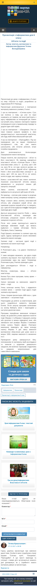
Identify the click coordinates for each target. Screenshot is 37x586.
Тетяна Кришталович (16, 543)
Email (4, 526)
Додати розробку (20, 21)
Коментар (6, 506)
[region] (18, 362)
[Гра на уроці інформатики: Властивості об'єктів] (18, 470)
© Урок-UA (9, 574)
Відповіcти (5, 568)
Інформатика (7, 390)
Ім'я (4, 519)
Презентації (18, 390)
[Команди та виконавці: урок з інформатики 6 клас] (19, 442)
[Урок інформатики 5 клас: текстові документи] (18, 413)
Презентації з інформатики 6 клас (13, 395)
